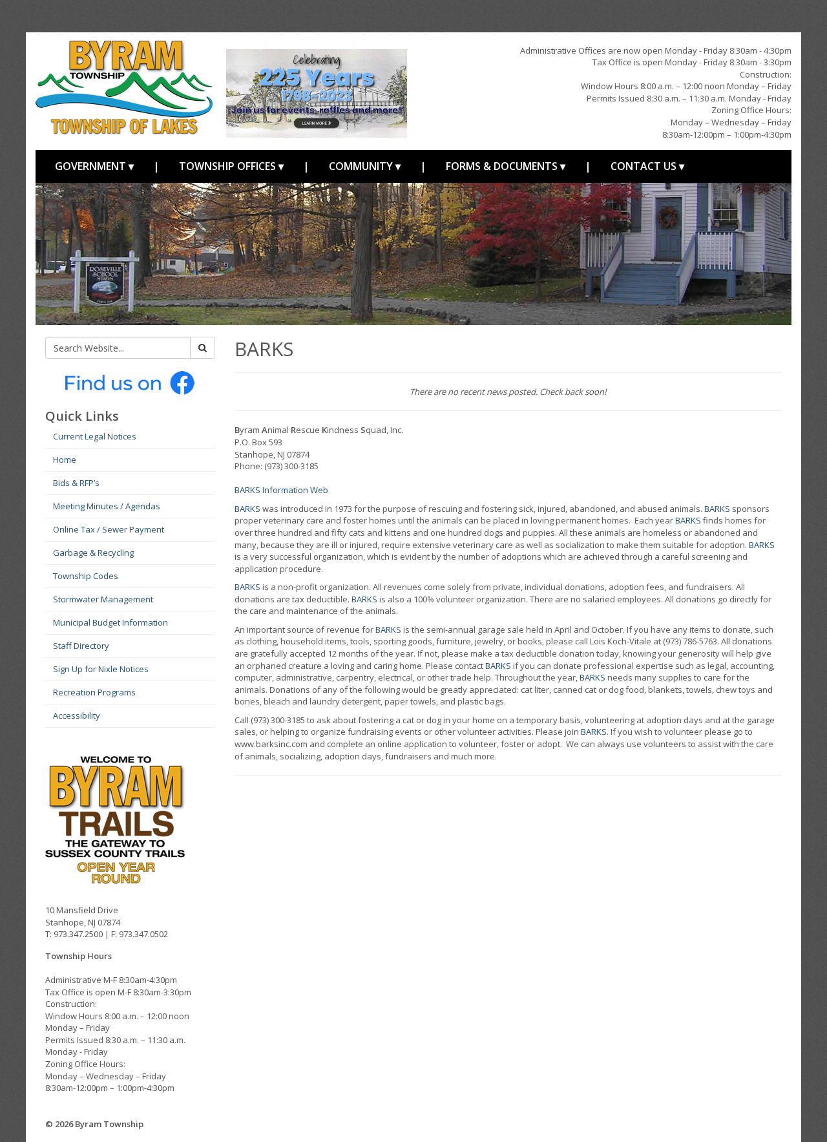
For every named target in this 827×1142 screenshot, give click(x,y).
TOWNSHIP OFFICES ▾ (231, 166)
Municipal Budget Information (110, 622)
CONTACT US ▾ (647, 166)
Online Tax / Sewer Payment (108, 529)
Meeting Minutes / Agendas (106, 506)
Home (64, 459)
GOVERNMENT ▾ (94, 166)
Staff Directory (81, 645)
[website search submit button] (202, 348)
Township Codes (85, 576)
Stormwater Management (103, 599)
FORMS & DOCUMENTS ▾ (505, 166)
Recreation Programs (94, 692)
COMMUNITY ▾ (365, 166)
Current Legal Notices (94, 436)
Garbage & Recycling (93, 552)
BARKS (247, 508)
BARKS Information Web (281, 490)
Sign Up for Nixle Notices (101, 669)
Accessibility (76, 715)
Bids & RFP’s (76, 483)
